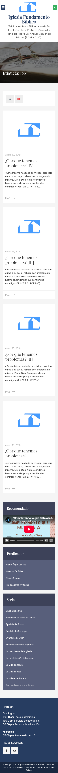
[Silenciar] (46, 540)
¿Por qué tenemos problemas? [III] (21, 260)
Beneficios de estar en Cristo (20, 617)
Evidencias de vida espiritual (20, 644)
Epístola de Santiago (16, 631)
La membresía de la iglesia (19, 651)
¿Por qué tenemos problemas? (21, 453)
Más (7, 198)
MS (5, 767)
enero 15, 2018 (13, 155)
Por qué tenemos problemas (20, 685)
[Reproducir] (7, 540)
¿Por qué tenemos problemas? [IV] (21, 163)
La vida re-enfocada (16, 678)
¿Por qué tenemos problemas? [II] (21, 356)
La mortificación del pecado (20, 658)
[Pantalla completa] (51, 540)
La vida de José (13, 671)
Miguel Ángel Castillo (16, 564)
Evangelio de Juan (15, 638)
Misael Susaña (13, 578)
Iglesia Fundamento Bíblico (29, 19)
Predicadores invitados (17, 585)
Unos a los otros (14, 611)
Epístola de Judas (15, 624)
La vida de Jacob (14, 665)
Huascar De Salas (14, 571)
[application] (29, 529)
